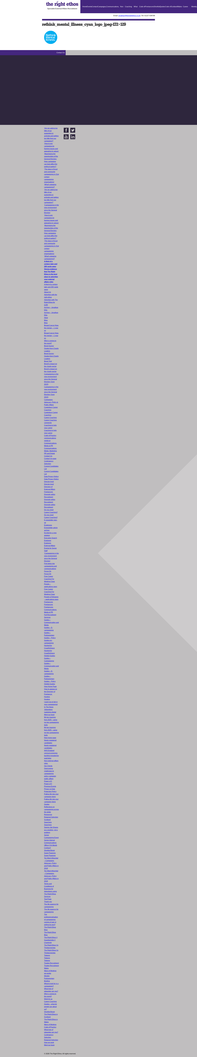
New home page (50, 738)
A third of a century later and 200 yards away (51, 287)
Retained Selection (51, 817)
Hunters (47, 697)
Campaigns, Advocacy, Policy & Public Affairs (51, 402)
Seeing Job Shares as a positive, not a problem (51, 830)
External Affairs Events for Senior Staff (50, 548)
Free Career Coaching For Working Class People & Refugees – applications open (51, 594)
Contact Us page (50, 458)
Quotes (162, 6)
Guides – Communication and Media (51, 622)
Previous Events (50, 786)
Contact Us (94, 13)
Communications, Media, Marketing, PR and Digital (50, 450)
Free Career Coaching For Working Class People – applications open (50, 582)
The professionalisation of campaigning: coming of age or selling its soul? (51, 920)
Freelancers (149, 6)
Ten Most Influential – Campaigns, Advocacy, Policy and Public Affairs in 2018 (51, 863)
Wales (179, 6)
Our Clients (48, 766)
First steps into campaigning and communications (50, 566)
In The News (48, 707)
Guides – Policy (50, 638)
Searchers (48, 822)
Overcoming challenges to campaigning (49, 771)
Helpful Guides (49, 656)
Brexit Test (48, 361)
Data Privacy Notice (51, 476)
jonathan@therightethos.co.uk (129, 15)
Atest (46, 318)
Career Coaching (185, 13)
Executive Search (50, 538)
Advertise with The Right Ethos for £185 (51, 302)
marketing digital (50, 712)
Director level (49, 482)
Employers (48, 525)
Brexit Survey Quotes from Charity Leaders (51, 348)
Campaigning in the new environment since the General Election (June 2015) (51, 379)
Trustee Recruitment (51, 963)
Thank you (48, 902)
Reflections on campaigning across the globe (51, 809)
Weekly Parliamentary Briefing (49, 978)
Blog (46, 320)
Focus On (47, 571)
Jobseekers (48, 709)
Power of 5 (48, 781)
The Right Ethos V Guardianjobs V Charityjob (50, 940)
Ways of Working (50, 971)
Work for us (48, 999)
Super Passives (50, 853)
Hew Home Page (50, 686)
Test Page (47, 899)
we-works (47, 973)
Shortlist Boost (157, 13)
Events (89, 6)
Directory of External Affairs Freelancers (49, 489)
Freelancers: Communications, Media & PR (50, 609)
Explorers (47, 540)
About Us (47, 292)
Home (84, 6)
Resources (48, 814)
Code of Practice (142, 13)
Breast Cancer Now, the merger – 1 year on (51, 328)
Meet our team (49, 715)
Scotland (174, 6)
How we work (49, 1042)
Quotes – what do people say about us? (50, 1006)
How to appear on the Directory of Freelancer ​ (50, 691)
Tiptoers (47, 955)
